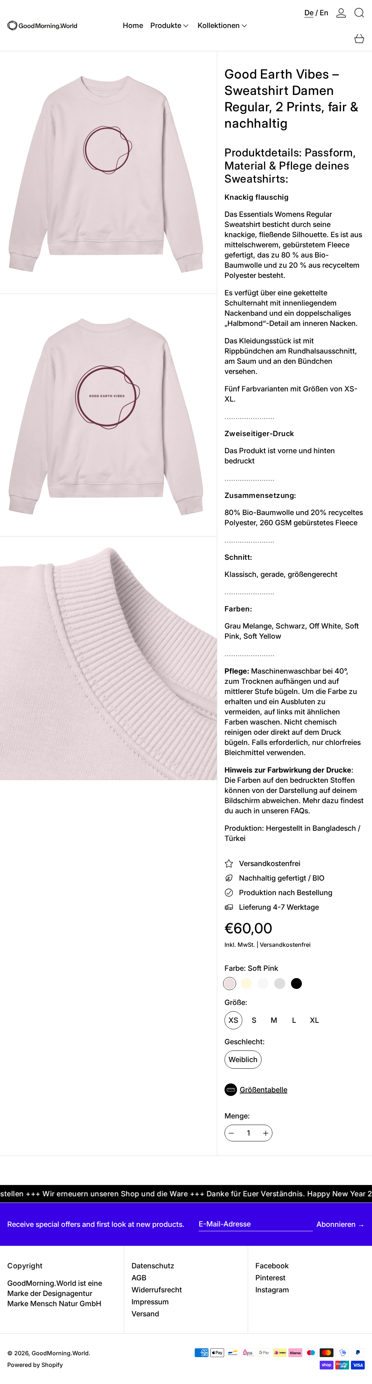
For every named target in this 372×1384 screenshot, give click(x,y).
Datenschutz (153, 1265)
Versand (145, 1313)
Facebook (272, 1265)
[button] (359, 12)
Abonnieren (336, 1224)
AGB (139, 1277)
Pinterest (270, 1277)
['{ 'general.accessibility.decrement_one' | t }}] (231, 1133)
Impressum (150, 1301)
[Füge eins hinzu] (265, 1133)
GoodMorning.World (60, 1353)
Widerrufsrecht (157, 1289)
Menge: (237, 1116)
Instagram (272, 1289)
